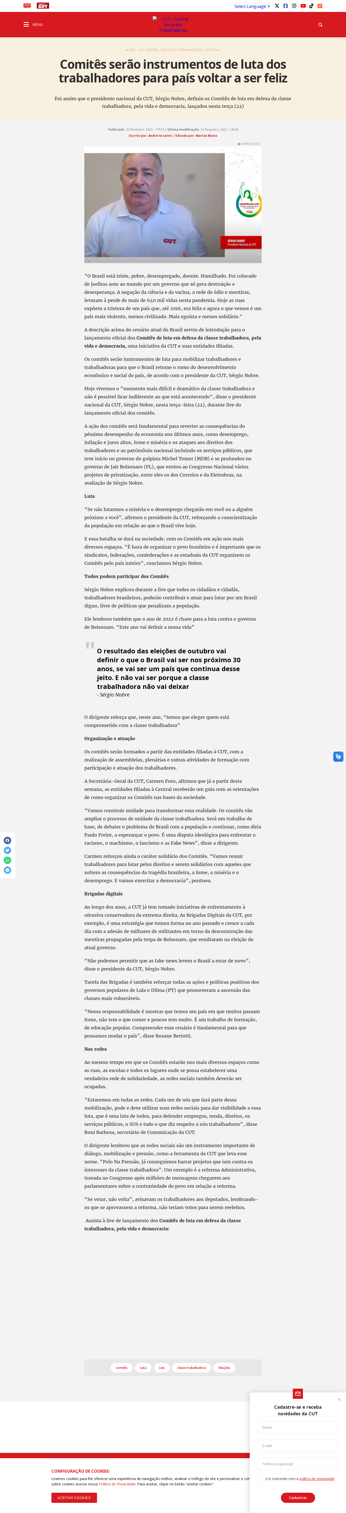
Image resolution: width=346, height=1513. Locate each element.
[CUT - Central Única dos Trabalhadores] (173, 24)
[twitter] (276, 5)
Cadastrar (298, 1497)
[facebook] (285, 5)
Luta (143, 1368)
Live (162, 1368)
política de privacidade (316, 1478)
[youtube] (302, 5)
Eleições (224, 1368)
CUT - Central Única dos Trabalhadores (170, 50)
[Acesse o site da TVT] (27, 7)
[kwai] (319, 5)
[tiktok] (311, 5)
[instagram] (294, 5)
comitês (121, 1368)
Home (130, 50)
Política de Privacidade (117, 1484)
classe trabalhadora (191, 1368)
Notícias (212, 50)
